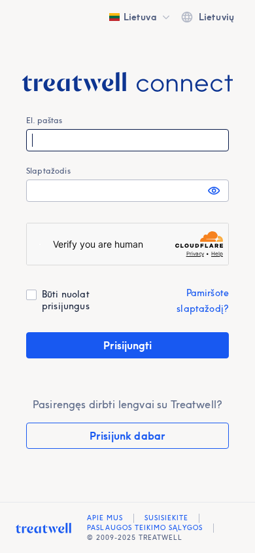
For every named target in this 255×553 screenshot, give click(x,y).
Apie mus (105, 518)
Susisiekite (166, 518)
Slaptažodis (48, 171)
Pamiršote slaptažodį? (203, 301)
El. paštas (44, 120)
